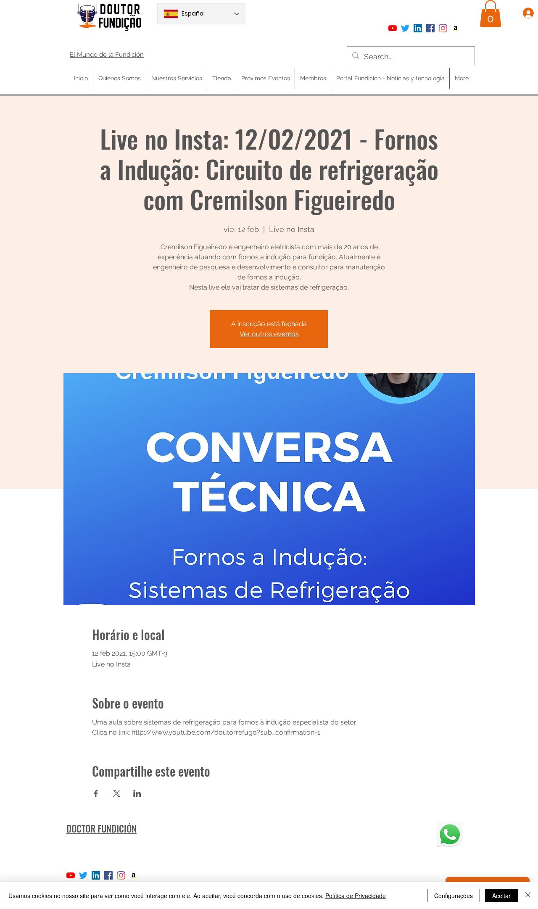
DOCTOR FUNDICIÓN (101, 828)
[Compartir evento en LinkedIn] (137, 793)
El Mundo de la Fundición (107, 54)
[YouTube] (392, 28)
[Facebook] (430, 28)
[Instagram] (443, 28)
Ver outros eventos (269, 334)
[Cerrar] (528, 895)
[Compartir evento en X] (117, 793)
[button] (490, 13)
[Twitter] (405, 28)
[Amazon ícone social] (455, 28)
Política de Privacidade (355, 895)
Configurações (453, 895)
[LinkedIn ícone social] (418, 28)
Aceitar (501, 895)
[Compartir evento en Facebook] (96, 793)
